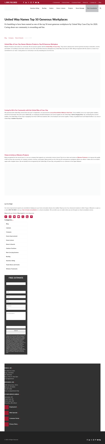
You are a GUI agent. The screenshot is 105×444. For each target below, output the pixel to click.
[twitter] (23, 216)
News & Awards (19, 38)
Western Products (83, 157)
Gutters (51, 8)
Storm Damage (80, 8)
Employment (13, 407)
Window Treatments (11, 269)
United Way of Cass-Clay (53, 46)
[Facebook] (23, 2)
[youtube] (18, 216)
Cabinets (8, 228)
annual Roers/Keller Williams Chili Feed (61, 112)
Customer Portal (76, 2)
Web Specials (13, 412)
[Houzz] (38, 2)
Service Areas (65, 2)
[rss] (27, 216)
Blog (100, 2)
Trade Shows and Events (13, 264)
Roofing (44, 8)
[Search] (100, 8)
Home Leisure (10, 240)
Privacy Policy (13, 424)
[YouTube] (36, 2)
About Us (85, 2)
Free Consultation (92, 8)
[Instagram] (31, 2)
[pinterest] (31, 216)
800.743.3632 (11, 2)
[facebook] (6, 216)
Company (11, 38)
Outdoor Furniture (11, 248)
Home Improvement (11, 236)
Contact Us (93, 2)
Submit (16, 330)
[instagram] (10, 216)
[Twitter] (28, 2)
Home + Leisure (60, 8)
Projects (70, 8)
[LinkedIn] (26, 2)
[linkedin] (14, 216)
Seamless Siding (34, 8)
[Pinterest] (33, 2)
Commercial (56, 2)
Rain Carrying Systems (12, 252)
